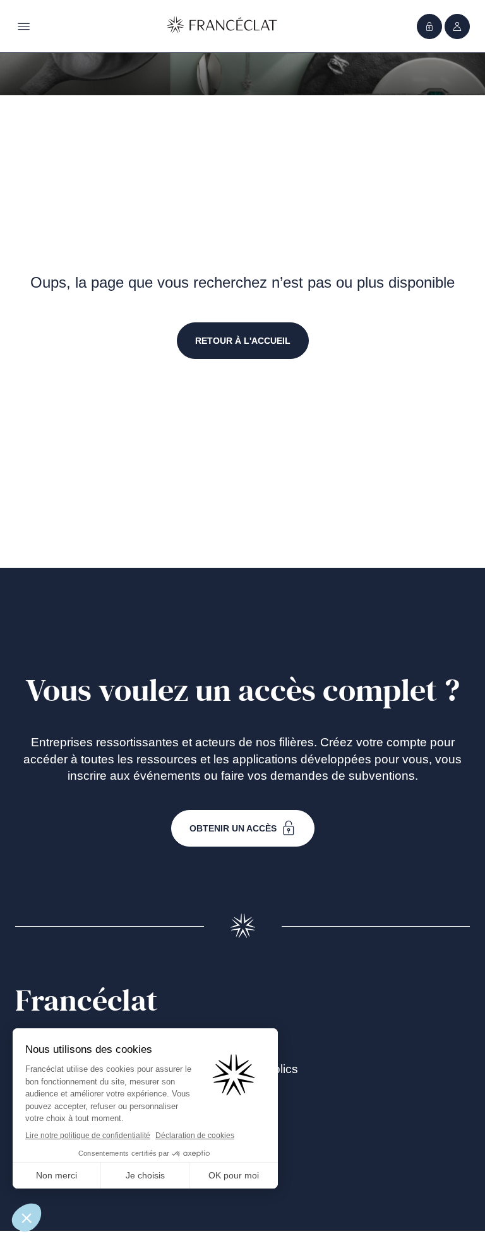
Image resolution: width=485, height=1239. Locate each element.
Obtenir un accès (233, 828)
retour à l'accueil (242, 341)
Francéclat (86, 1001)
